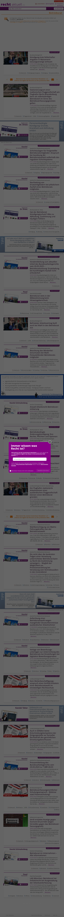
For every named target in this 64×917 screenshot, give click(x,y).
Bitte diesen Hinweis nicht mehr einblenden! (22, 471)
